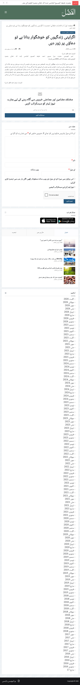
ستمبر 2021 (69, 489)
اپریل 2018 (69, 622)
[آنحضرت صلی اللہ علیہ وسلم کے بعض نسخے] (69, 280)
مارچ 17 (70, 670)
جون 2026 (69, 306)
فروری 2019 (69, 589)
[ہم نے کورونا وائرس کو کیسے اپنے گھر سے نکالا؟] (69, 271)
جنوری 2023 (68, 438)
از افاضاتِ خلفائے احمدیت (54, 26)
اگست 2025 (69, 338)
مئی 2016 (69, 654)
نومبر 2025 (69, 328)
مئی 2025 (69, 348)
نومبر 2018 (69, 599)
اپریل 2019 (69, 583)
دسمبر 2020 (69, 518)
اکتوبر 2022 (69, 447)
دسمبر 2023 (69, 402)
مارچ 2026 (69, 315)
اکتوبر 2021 (69, 486)
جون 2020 (69, 538)
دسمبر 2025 (69, 325)
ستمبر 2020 (69, 528)
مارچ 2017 (69, 644)
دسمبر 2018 (69, 596)
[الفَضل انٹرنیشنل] (68, 12)
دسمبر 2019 (69, 557)
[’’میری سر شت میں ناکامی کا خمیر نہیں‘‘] (69, 243)
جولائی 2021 (68, 496)
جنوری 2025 (68, 360)
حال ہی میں (40, 232)
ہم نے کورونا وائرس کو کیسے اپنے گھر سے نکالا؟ (49, 268)
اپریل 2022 (69, 467)
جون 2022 (69, 460)
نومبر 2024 (69, 367)
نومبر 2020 (69, 522)
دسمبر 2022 (69, 441)
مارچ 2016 (69, 660)
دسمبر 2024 (69, 364)
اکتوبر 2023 (69, 409)
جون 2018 (69, 615)
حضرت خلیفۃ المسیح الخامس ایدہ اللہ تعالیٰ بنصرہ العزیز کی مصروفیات (44, 3)
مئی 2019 (69, 580)
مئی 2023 (69, 425)
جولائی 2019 (68, 573)
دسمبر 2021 (69, 480)
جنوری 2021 (68, 515)
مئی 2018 (69, 618)
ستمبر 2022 (69, 451)
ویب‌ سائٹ (35, 170)
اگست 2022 (69, 454)
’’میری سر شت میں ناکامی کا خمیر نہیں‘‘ (51, 240)
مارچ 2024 (69, 393)
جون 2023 (69, 422)
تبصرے (14, 232)
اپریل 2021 (69, 506)
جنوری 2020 (68, 554)
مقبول (66, 232)
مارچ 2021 (69, 509)
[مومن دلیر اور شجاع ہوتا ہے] (69, 252)
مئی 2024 (69, 386)
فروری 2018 (69, 628)
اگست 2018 (69, 609)
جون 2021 (69, 499)
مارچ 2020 (69, 547)
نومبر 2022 (69, 444)
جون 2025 (69, 344)
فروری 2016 (69, 664)
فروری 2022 (69, 473)
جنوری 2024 (68, 399)
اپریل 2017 (69, 641)
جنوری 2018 (68, 631)
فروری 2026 (69, 318)
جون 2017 (69, 635)
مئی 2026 (69, 309)
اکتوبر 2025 (69, 331)
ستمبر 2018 (69, 605)
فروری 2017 (69, 647)
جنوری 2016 (68, 667)
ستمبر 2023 (69, 412)
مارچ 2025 (69, 354)
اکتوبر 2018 (69, 602)
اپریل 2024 (69, 389)
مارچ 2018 (69, 625)
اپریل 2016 (69, 657)
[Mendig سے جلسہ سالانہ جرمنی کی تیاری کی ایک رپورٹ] (69, 262)
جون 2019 (69, 576)
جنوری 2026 (68, 322)
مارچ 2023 (69, 431)
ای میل (72, 170)
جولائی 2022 (68, 457)
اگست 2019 (69, 570)
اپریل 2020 (69, 544)
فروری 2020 (69, 551)
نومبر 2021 (69, 483)
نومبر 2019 (69, 560)
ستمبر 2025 (69, 335)
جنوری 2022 (68, 476)
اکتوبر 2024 (69, 370)
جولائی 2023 (68, 418)
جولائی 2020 (68, 535)
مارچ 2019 (69, 586)
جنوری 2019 (68, 593)
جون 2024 (69, 383)
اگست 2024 (69, 377)
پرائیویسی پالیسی (9, 681)
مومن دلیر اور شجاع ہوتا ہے (55, 249)
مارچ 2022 (69, 470)
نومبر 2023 (69, 406)
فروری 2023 (69, 435)
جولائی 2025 (68, 341)
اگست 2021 (69, 493)
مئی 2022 (69, 464)
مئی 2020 (69, 541)
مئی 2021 (69, 502)
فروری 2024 (69, 396)
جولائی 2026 (68, 302)
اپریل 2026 (69, 312)
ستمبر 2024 (69, 373)
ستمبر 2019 (69, 567)
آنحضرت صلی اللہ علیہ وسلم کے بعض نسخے (50, 277)
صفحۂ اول (69, 26)
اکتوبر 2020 (69, 525)
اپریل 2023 (69, 428)
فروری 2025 (69, 357)
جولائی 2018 (68, 612)
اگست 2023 (69, 415)
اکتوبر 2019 (69, 564)
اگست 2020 (69, 531)
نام (73, 160)
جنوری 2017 (68, 651)
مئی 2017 (69, 638)
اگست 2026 (69, 299)
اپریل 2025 (69, 351)
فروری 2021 (69, 512)
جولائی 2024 (68, 380)
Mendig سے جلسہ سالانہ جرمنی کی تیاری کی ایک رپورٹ (46, 259)
